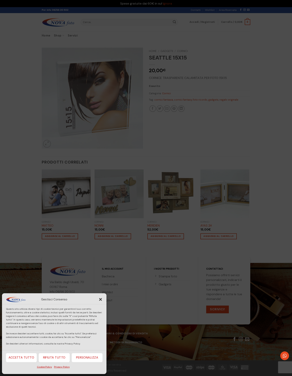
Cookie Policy (44, 366)
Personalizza (87, 358)
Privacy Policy (62, 366)
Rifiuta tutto (54, 358)
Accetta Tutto (21, 358)
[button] (100, 299)
